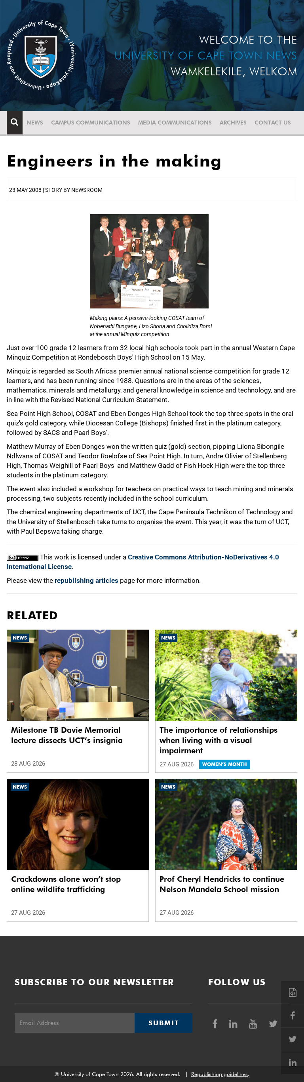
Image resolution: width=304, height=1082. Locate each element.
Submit (163, 1023)
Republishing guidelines (219, 1074)
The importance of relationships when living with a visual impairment (218, 740)
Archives (233, 122)
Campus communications (90, 122)
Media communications (175, 122)
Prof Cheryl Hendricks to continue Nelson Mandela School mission (222, 884)
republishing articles (86, 580)
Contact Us (273, 122)
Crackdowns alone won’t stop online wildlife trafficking (66, 884)
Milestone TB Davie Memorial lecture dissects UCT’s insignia (67, 735)
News (35, 122)
